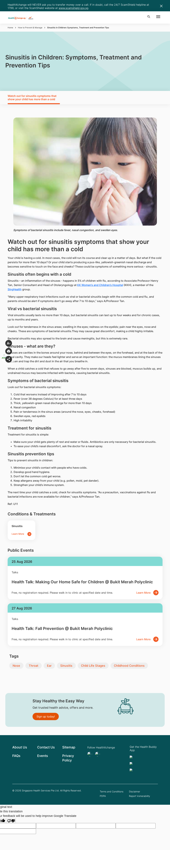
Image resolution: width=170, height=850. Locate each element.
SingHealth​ (15, 289)
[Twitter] (90, 754)
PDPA (103, 796)
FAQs (16, 756)
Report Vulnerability (139, 796)
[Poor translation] (11, 820)
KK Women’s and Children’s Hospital (100, 285)
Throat (33, 665)
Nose (16, 665)
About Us (19, 747)
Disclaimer (134, 791)
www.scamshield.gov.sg (73, 8)
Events (42, 756)
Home (10, 27)
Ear (49, 665)
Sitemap (68, 747)
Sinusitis (66, 665)
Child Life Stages (93, 665)
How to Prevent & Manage (30, 27)
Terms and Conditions (111, 791)
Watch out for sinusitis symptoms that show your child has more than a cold (32, 97)
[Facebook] (98, 754)
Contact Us (46, 747)
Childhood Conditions (129, 665)
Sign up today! (46, 716)
